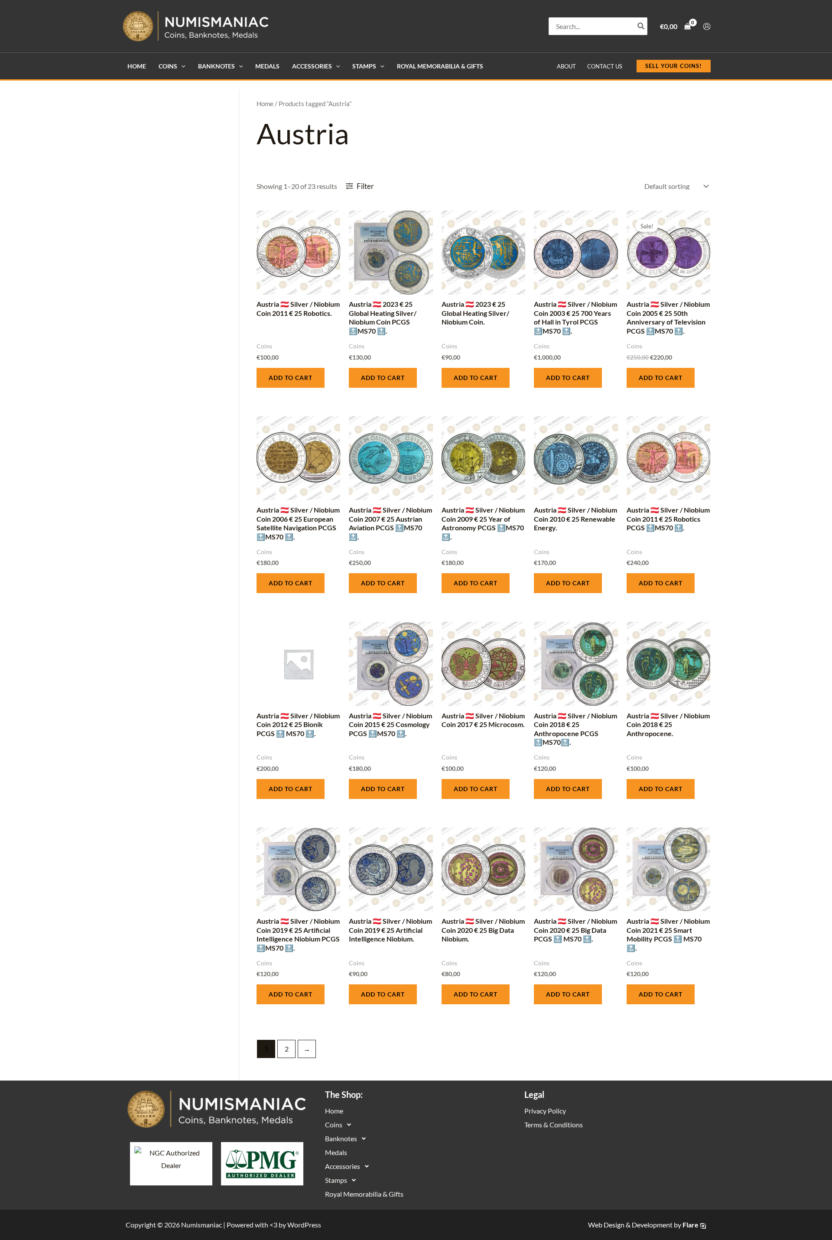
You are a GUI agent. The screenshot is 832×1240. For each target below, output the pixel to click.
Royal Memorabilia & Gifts (440, 66)
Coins (168, 66)
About (566, 66)
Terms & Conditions (553, 1124)
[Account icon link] (707, 26)
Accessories (312, 66)
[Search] (641, 26)
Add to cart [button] (290, 377)
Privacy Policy (545, 1111)
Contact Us (604, 66)
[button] (181, 66)
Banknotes (216, 66)
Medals (267, 66)
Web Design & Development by (643, 1225)
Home (136, 66)
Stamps (364, 66)
